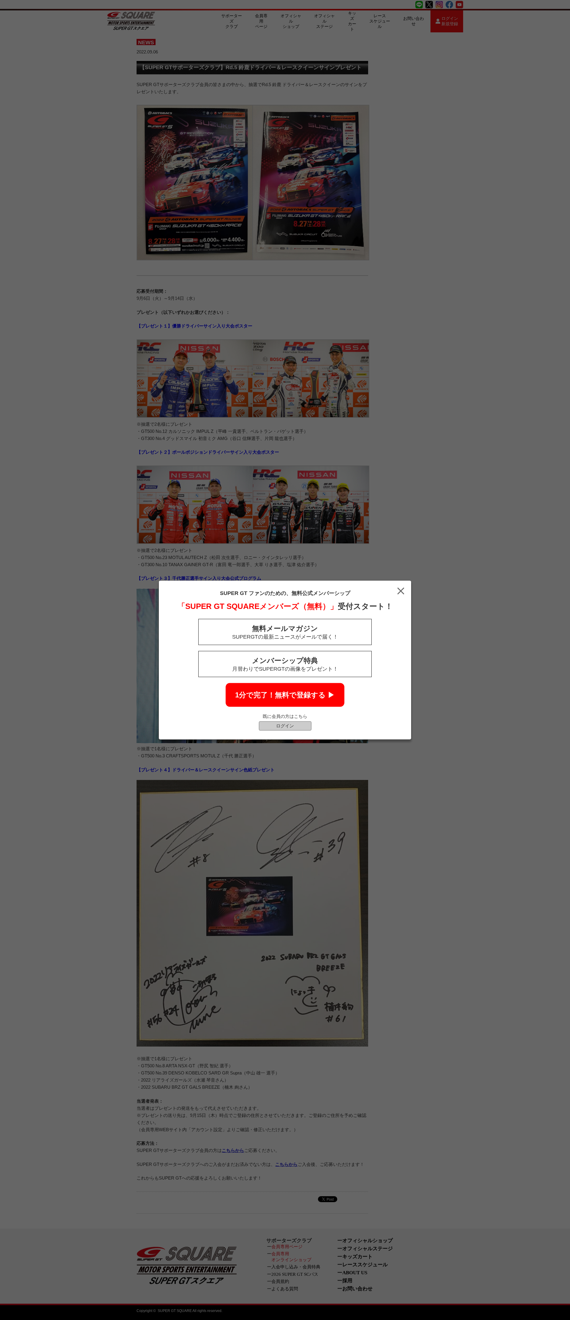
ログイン (285, 725)
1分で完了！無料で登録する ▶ (285, 695)
